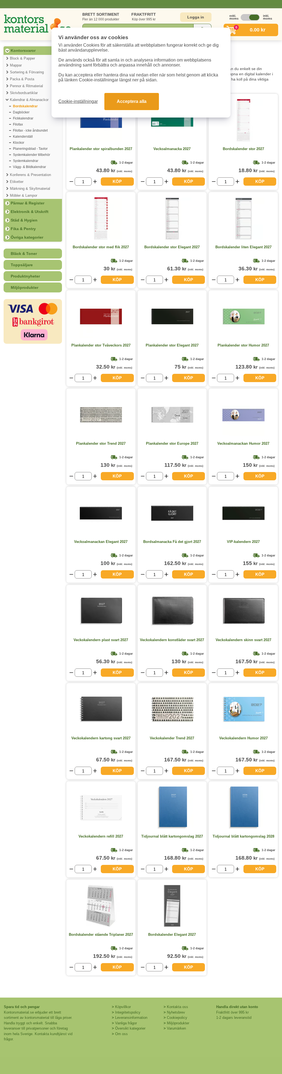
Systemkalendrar (25, 161)
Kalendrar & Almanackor (29, 100)
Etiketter (16, 182)
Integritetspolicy (127, 1012)
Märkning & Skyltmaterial (30, 188)
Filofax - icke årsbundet (30, 130)
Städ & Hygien (24, 220)
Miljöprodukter (24, 287)
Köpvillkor (123, 1007)
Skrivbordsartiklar (24, 93)
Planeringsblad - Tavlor (30, 149)
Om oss (121, 1034)
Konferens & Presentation (30, 175)
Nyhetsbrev (176, 1012)
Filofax (18, 124)
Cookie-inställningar (78, 101)
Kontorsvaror (23, 50)
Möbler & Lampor (23, 195)
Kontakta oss (177, 1007)
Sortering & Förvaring (27, 72)
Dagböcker (21, 112)
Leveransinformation (131, 1018)
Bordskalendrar (25, 106)
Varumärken (176, 1028)
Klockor (18, 143)
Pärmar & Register (27, 203)
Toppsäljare (22, 265)
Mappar (16, 65)
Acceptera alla (132, 101)
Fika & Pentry (23, 228)
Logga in (195, 17)
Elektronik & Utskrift (29, 211)
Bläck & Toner (24, 253)
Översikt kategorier (130, 1028)
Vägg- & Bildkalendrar (29, 167)
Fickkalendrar (23, 118)
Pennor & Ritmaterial (26, 86)
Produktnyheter (25, 276)
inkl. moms (266, 17)
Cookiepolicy (177, 1018)
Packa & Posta (22, 79)
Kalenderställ (23, 136)
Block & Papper (22, 58)
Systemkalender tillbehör (31, 155)
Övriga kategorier (27, 237)
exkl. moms (232, 17)
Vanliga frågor (126, 1023)
